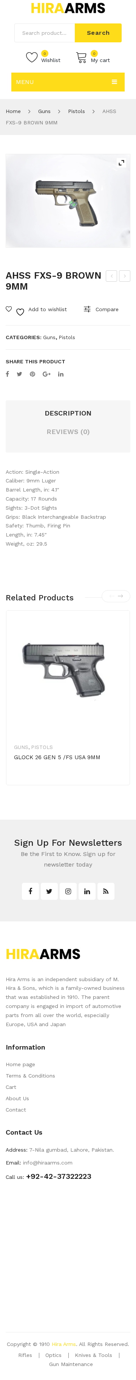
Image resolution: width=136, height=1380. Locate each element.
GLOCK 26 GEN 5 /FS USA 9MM (57, 757)
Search (98, 32)
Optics (53, 1355)
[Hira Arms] (68, 8)
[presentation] (112, 596)
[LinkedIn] (60, 374)
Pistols (76, 111)
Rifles (25, 1355)
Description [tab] (68, 413)
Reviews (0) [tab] (68, 432)
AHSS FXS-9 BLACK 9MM (112, 277)
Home (13, 111)
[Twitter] (19, 374)
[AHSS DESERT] (68, 200)
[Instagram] (68, 891)
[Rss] (105, 891)
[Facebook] (7, 374)
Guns (44, 111)
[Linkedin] (87, 891)
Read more (40, 781)
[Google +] (47, 374)
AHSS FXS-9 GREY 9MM (125, 277)
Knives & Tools (93, 1355)
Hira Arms (64, 1344)
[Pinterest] (32, 374)
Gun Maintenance (71, 1364)
